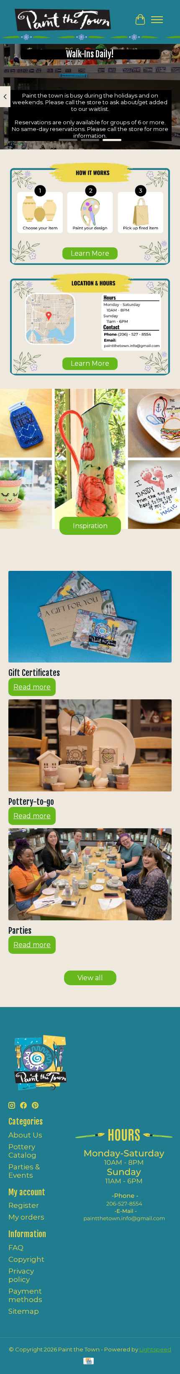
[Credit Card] (88, 1362)
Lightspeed (155, 1349)
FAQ (15, 1247)
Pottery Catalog (22, 1151)
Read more (32, 687)
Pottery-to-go (31, 802)
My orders (26, 1217)
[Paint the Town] (63, 20)
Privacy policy (21, 1275)
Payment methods (25, 1295)
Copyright (26, 1259)
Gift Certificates (34, 673)
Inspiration (90, 526)
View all (90, 978)
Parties (19, 931)
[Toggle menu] (157, 19)
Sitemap (23, 1311)
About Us (25, 1135)
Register (23, 1205)
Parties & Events (24, 1171)
